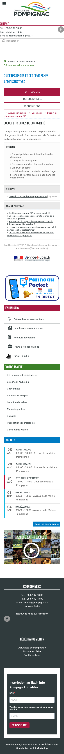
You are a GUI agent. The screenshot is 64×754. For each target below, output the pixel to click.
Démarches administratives (28, 319)
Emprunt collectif (21, 167)
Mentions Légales (16, 744)
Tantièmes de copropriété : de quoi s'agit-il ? (29, 213)
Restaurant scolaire (24, 337)
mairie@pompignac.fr (20, 35)
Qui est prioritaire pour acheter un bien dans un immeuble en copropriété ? (30, 234)
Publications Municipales (28, 328)
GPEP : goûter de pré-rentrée (27, 478)
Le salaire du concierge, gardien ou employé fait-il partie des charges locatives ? (31, 228)
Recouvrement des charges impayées (32, 164)
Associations (32, 106)
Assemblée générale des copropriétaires (28, 196)
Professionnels (32, 98)
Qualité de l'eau (32, 655)
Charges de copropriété (24, 160)
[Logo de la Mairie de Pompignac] (32, 9)
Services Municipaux (18, 395)
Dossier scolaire (32, 651)
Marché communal (23, 449)
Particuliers (32, 91)
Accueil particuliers (17, 113)
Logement (37, 113)
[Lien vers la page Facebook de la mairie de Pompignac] (61, 29)
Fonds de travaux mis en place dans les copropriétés (32, 176)
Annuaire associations (26, 346)
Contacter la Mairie (17, 429)
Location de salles (17, 402)
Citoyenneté (13, 388)
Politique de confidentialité (42, 744)
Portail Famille (20, 355)
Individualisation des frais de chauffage (33, 171)
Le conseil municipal (18, 381)
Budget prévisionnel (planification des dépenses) (31, 155)
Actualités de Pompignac (32, 647)
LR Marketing (40, 748)
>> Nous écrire (32, 606)
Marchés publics (16, 409)
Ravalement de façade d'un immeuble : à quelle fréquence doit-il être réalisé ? (30, 223)
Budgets (11, 415)
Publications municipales (21, 422)
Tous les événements (47, 523)
